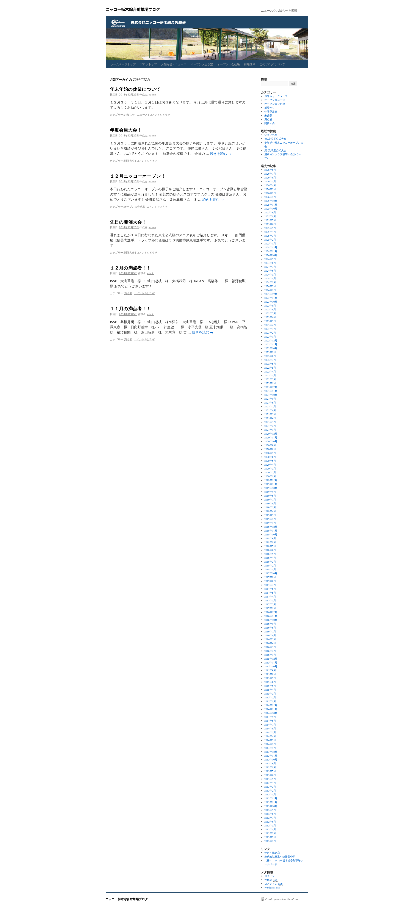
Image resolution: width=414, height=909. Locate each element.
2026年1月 (270, 197)
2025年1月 (270, 243)
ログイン (269, 876)
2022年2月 (270, 379)
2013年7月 (270, 771)
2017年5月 (270, 592)
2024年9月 (270, 259)
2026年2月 (270, 193)
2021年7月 (270, 406)
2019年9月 (270, 491)
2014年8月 (270, 720)
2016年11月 (270, 616)
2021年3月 (270, 422)
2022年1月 (270, 383)
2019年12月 (270, 480)
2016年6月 (270, 635)
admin (152, 94)
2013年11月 (270, 755)
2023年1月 (270, 336)
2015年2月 (270, 697)
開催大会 (129, 160)
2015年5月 (270, 685)
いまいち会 (270, 134)
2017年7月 (270, 585)
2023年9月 (270, 305)
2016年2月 (270, 650)
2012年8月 (270, 813)
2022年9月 (270, 352)
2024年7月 (270, 266)
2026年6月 (270, 177)
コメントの (273, 883)
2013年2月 (270, 790)
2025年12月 (270, 200)
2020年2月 (270, 472)
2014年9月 (270, 716)
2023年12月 (270, 294)
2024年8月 (270, 262)
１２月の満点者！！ (130, 267)
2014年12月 (270, 705)
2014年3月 (270, 740)
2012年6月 (270, 821)
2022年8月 (270, 356)
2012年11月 (270, 802)
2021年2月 (270, 425)
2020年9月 (270, 445)
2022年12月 (270, 340)
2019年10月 (270, 488)
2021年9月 (270, 398)
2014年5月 (270, 732)
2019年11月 (270, 484)
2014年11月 (270, 709)
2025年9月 (270, 212)
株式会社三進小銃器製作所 (279, 856)
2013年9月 (270, 763)
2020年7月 (270, 453)
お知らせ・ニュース (173, 64)
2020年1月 (270, 476)
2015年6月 (270, 682)
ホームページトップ (123, 64)
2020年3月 (270, 468)
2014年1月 (270, 747)
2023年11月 (270, 297)
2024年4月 (270, 278)
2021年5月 (270, 414)
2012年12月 (270, 798)
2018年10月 (270, 534)
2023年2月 (270, 332)
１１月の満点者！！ (130, 308)
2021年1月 (270, 429)
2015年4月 (270, 689)
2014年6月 (270, 728)
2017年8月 (270, 581)
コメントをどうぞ (159, 114)
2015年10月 (270, 666)
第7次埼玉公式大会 (275, 138)
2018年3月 (270, 561)
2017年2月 (270, 604)
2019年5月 (270, 507)
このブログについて (272, 64)
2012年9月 (270, 810)
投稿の (271, 879)
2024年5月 (270, 274)
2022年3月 (270, 375)
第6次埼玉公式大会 (275, 150)
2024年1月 (270, 290)
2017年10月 (270, 573)
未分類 (268, 115)
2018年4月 (270, 557)
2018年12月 (270, 526)
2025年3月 (270, 235)
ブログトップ (148, 64)
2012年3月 (270, 833)
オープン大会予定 (202, 64)
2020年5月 (270, 460)
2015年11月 (270, 662)
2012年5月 (270, 825)
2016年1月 (270, 654)
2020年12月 (270, 433)
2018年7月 (270, 546)
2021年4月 (270, 418)
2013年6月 (270, 775)
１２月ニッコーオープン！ (138, 175)
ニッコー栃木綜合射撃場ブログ (133, 9)
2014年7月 (270, 724)
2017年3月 (270, 600)
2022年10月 (270, 348)
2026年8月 (270, 169)
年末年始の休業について (135, 89)
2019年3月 (270, 515)
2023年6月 (270, 317)
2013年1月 (270, 794)
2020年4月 (270, 464)
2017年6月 (270, 588)
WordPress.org (272, 887)
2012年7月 (270, 817)
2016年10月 (270, 619)
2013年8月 (270, 767)
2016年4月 (270, 643)
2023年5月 (270, 321)
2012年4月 (270, 829)
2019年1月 (270, 522)
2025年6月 (270, 224)
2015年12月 (270, 658)
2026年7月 (270, 173)
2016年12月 (270, 612)
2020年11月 (270, 437)
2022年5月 (270, 367)
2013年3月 (270, 786)
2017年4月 (270, 596)
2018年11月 (270, 530)
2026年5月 (270, 181)
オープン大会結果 (228, 64)
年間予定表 (270, 111)
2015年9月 (270, 670)
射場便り (249, 64)
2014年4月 (270, 736)
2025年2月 (270, 239)
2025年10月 (270, 208)
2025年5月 (270, 228)
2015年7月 (270, 678)
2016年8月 (270, 627)
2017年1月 (270, 608)
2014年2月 (270, 744)
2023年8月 (270, 309)
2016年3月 (270, 647)
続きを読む (221, 153)
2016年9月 (270, 623)
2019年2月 (270, 519)
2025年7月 (270, 220)
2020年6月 (270, 456)
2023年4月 (270, 325)
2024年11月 (270, 251)
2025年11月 (270, 204)
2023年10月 (270, 301)
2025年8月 (270, 216)
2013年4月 (270, 782)
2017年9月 (270, 577)
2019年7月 (270, 499)
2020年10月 (270, 441)
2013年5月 (270, 779)
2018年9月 (270, 538)
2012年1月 (270, 841)
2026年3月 (270, 189)
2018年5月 (270, 553)
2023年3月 (270, 328)
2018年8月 (270, 542)
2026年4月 (270, 185)
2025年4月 (270, 231)
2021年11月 (270, 391)
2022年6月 (270, 363)
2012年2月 (270, 837)
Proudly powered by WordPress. (282, 899)
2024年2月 (270, 286)
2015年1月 (270, 701)
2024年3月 (270, 282)
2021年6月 (270, 410)
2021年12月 (270, 387)
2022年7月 (270, 359)
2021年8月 (270, 402)
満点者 (128, 293)
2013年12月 (270, 751)
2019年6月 (270, 503)
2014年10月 (270, 713)
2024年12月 (270, 247)
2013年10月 (270, 759)
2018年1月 (270, 569)
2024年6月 (270, 270)
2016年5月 (270, 639)
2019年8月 (270, 495)
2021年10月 (270, 394)
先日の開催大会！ (128, 221)
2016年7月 (270, 631)
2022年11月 (270, 344)
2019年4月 (270, 511)
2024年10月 (270, 255)
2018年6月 (270, 550)
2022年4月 (270, 371)
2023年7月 (270, 313)
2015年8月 (270, 674)
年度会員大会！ (126, 129)
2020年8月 (270, 449)
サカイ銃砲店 (272, 852)
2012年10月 (270, 806)
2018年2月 (270, 565)
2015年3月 (270, 693)
